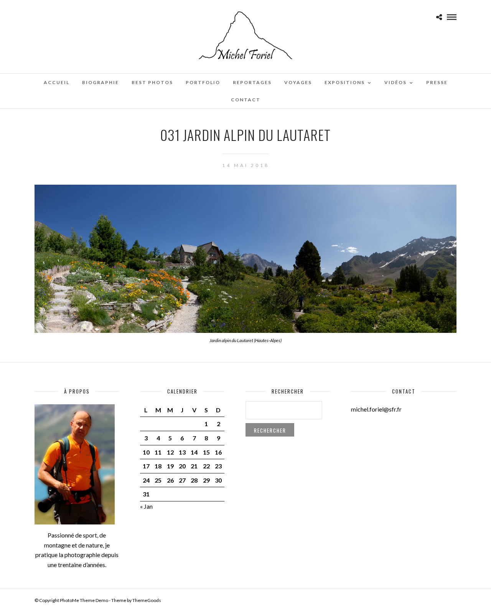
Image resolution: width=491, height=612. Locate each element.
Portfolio (203, 82)
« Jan (146, 506)
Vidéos (395, 82)
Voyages (298, 82)
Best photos (152, 82)
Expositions (345, 82)
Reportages (252, 82)
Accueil (56, 82)
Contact (245, 100)
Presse (437, 82)
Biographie (100, 82)
